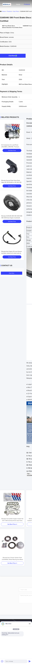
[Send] (29, 661)
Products (27, 4)
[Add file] (2, 661)
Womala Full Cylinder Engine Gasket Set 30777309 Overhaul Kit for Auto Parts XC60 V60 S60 (12, 519)
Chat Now (12, 55)
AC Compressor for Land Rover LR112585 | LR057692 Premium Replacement (10, 146)
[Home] (7, 4)
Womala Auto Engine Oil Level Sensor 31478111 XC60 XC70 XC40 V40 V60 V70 (11, 253)
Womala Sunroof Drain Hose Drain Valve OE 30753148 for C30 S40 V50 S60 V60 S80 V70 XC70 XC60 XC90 (11, 182)
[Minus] (30, 624)
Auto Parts (16, 11)
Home (18, 4)
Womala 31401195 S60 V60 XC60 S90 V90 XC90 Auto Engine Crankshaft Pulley (11, 217)
